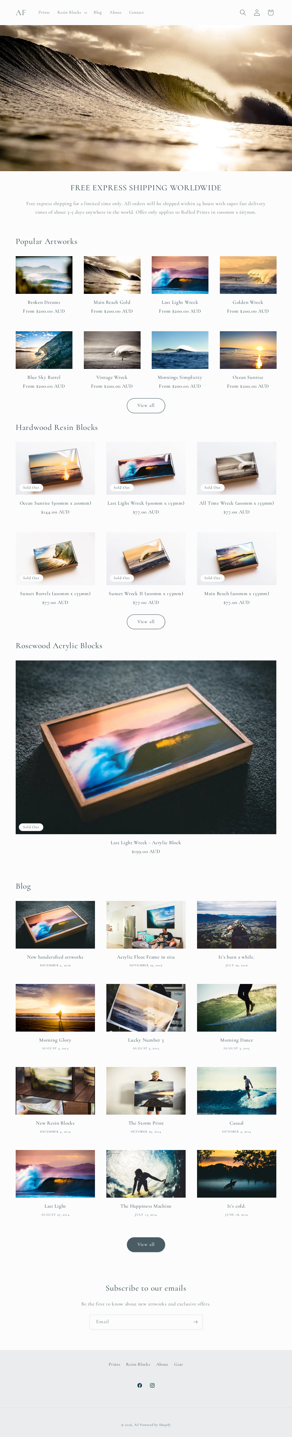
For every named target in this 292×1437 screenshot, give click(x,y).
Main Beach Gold (112, 302)
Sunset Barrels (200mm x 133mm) (55, 594)
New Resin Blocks (55, 1123)
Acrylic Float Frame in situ (146, 957)
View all (146, 405)
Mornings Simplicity (180, 377)
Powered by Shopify (155, 1425)
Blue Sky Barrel (44, 377)
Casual (237, 1123)
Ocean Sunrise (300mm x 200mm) (55, 503)
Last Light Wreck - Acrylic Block (146, 843)
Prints (114, 1364)
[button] (72, 12)
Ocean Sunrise (248, 377)
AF (136, 1425)
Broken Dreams (44, 302)
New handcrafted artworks (55, 957)
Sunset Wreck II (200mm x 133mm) (146, 594)
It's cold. (236, 1206)
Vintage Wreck (112, 377)
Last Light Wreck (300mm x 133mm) (146, 503)
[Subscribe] (195, 1322)
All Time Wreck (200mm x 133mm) (236, 503)
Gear (178, 1364)
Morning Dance (236, 1040)
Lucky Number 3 (146, 1040)
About (162, 1364)
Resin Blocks (138, 1364)
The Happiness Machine (146, 1206)
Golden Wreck (248, 302)
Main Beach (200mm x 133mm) (236, 594)
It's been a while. (236, 957)
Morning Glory (55, 1040)
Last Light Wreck (180, 302)
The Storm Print (146, 1123)
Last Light (55, 1206)
